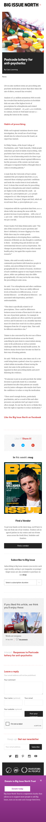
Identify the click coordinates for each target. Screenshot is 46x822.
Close (41, 780)
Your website (13, 709)
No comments (23, 639)
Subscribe (36, 747)
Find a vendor (23, 546)
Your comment (9, 680)
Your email (29, 698)
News (4, 77)
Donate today (17, 789)
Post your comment (34, 715)
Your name (12, 698)
